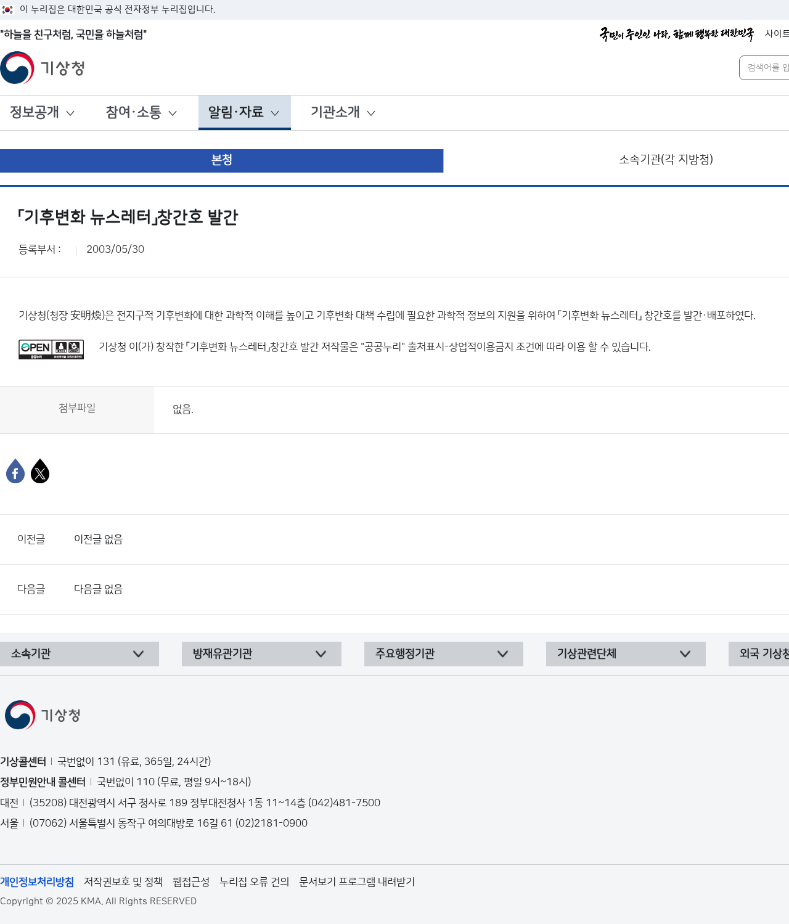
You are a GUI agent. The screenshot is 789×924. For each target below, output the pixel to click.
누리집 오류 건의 (254, 882)
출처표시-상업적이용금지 (461, 347)
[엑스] (40, 471)
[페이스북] (15, 471)
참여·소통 (133, 112)
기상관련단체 (586, 654)
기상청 (112, 347)
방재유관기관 (222, 654)
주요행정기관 (405, 654)
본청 (221, 159)
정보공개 (34, 112)
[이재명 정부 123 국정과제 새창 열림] (677, 34)
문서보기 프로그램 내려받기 (357, 882)
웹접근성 (191, 882)
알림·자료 (236, 112)
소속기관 (31, 654)
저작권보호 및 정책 (123, 882)
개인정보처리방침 (37, 882)
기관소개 (335, 112)
